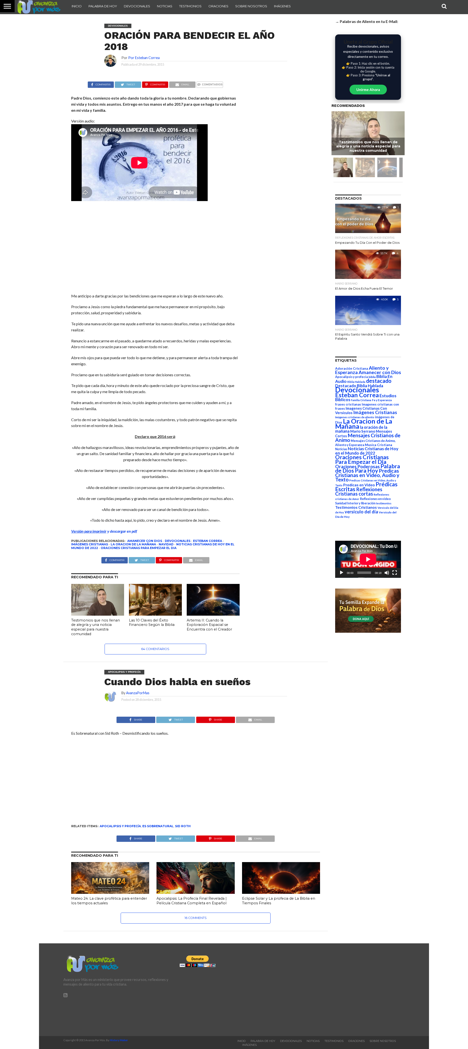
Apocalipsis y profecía (120, 826)
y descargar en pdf (104, 531)
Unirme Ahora (368, 89)
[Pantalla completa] (394, 572)
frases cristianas (348, 404)
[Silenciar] (386, 572)
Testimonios (190, 6)
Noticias (164, 6)
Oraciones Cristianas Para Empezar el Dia (138, 548)
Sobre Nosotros (251, 6)
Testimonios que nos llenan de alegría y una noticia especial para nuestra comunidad (95, 627)
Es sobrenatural (158, 826)
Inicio (77, 6)
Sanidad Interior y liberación (355, 503)
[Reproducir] (341, 572)
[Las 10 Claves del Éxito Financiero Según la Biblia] (155, 614)
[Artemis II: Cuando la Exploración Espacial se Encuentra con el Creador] (213, 614)
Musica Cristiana (378, 445)
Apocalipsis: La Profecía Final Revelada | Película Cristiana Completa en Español (191, 900)
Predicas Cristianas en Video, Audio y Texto (367, 475)
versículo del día (361, 511)
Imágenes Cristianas (89, 544)
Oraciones (218, 6)
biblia (372, 377)
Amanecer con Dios (144, 541)
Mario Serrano (362, 431)
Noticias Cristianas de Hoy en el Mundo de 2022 (366, 451)
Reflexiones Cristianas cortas (358, 491)
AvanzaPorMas (137, 693)
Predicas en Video (359, 484)
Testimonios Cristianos (356, 507)
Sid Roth (183, 826)
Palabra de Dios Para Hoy (367, 468)
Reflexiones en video (375, 499)
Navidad (166, 544)
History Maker (119, 1040)
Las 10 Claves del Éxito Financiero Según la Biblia (152, 622)
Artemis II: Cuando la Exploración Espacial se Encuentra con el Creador (209, 624)
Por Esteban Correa (144, 58)
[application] (368, 559)
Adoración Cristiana (351, 368)
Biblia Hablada (356, 381)
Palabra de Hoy (102, 6)
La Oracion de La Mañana (133, 544)
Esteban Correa (207, 541)
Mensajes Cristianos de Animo (367, 437)
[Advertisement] (155, 248)
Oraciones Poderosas (357, 466)
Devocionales (137, 6)
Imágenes (282, 6)
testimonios (383, 503)
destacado (378, 380)
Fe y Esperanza (382, 400)
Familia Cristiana (361, 400)
